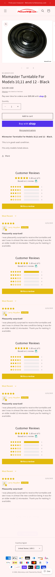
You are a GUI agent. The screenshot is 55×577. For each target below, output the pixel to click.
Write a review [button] (27, 206)
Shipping (5, 91)
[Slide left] (22, 68)
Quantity (5, 101)
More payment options (27, 130)
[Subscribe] (41, 524)
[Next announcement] (50, 3)
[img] (8, 223)
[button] (5, 11)
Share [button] (7, 156)
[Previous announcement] (5, 3)
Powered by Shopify (36, 572)
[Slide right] (33, 68)
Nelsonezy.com (23, 572)
